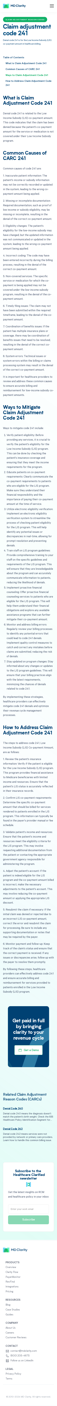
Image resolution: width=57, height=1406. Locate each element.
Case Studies (13, 1310)
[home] (14, 6)
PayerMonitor (13, 1277)
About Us (11, 1328)
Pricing (9, 1291)
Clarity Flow (12, 1272)
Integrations (12, 1287)
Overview (11, 1267)
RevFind (10, 1282)
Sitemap (28, 1390)
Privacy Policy (13, 1374)
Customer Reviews (16, 1337)
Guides (9, 1314)
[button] (52, 6)
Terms (9, 1379)
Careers (10, 1333)
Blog (8, 1305)
